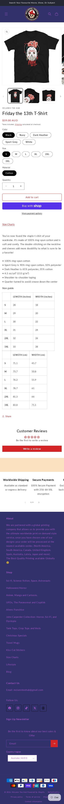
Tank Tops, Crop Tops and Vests (23, 628)
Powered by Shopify (36, 792)
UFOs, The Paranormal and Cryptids (26, 602)
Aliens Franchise (15, 609)
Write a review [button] (32, 448)
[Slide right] (60, 96)
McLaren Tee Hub (19, 792)
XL (35, 154)
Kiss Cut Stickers (15, 650)
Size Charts (8, 224)
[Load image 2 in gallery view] (32, 95)
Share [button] (8, 416)
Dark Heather (40, 135)
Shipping (18, 124)
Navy (22, 135)
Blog (8, 671)
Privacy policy (17, 797)
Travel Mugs (13, 642)
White (29, 142)
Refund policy (54, 792)
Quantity (6, 180)
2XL (47, 154)
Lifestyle (11, 664)
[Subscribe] (54, 743)
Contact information (33, 801)
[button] (6, 14)
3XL (8, 161)
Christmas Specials (16, 635)
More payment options (32, 213)
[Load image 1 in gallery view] (15, 95)
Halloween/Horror (16, 587)
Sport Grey (12, 142)
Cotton (9, 173)
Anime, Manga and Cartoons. (22, 595)
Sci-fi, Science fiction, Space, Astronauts (28, 580)
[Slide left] (3, 96)
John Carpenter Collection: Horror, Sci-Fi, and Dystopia (31, 618)
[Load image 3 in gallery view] (48, 95)
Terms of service (33, 797)
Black (8, 135)
